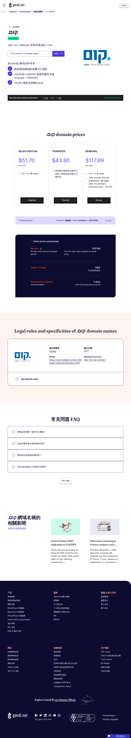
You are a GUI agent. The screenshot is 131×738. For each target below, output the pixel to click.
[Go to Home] (17, 5)
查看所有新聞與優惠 (17, 528)
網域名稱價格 (38, 11)
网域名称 (11, 596)
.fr (53, 98)
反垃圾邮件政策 (60, 675)
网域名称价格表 (14, 600)
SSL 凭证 (11, 627)
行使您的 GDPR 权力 (62, 682)
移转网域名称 (13, 655)
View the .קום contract (95, 360)
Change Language (110, 719)
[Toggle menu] (4, 5)
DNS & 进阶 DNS (14, 631)
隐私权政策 (58, 679)
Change (108, 220)
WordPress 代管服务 (16, 608)
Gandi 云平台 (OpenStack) (19, 619)
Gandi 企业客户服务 (62, 596)
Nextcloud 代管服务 (16, 612)
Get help (66, 480)
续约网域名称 (13, 659)
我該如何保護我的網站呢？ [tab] (29, 455)
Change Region (109, 715)
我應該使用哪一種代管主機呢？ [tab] (31, 432)
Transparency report (62, 686)
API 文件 (104, 608)
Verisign (52, 351)
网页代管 (11, 604)
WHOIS (56, 619)
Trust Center (106, 659)
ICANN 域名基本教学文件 (64, 667)
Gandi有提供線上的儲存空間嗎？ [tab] (32, 466)
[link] (36, 715)
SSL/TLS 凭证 (13, 671)
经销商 (56, 600)
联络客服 (104, 596)
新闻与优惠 (105, 667)
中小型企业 (58, 604)
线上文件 (104, 604)
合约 (55, 659)
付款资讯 (57, 671)
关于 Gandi (105, 652)
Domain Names (25, 11)
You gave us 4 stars (43, 719)
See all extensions (112, 98)
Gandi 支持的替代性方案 (111, 655)
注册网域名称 (13, 652)
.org (46, 98)
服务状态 (104, 600)
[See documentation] (40, 248)
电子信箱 (11, 623)
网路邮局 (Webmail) (62, 612)
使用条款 (57, 655)
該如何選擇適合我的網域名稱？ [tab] (31, 443)
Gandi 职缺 (105, 671)
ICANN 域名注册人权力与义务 (65, 663)
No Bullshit (105, 663)
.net (60, 98)
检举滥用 (57, 652)
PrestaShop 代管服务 (16, 616)
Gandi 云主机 (13, 667)
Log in (124, 5)
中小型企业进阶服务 (62, 608)
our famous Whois (65, 699)
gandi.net (13, 11)
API (55, 616)
